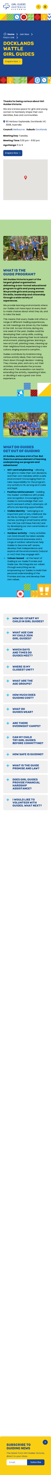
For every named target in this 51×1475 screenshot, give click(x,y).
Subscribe (35, 1462)
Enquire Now (11, 61)
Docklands (41, 129)
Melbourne (19, 129)
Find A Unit (8, 37)
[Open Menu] (45, 6)
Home (10, 34)
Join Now (24, 34)
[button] (25, 178)
